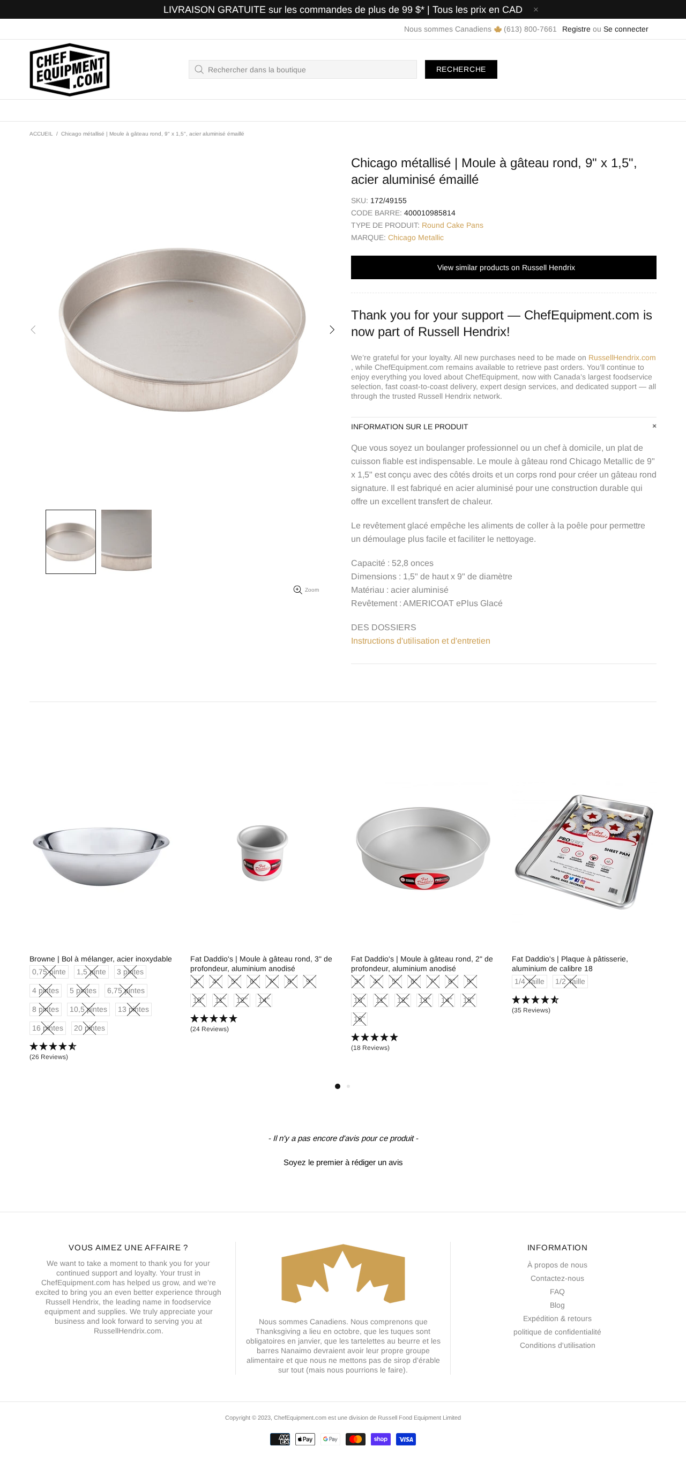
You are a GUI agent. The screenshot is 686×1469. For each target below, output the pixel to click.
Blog (557, 1305)
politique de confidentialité (557, 1332)
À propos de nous (557, 1265)
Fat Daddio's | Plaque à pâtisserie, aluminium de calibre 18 (570, 964)
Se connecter (625, 29)
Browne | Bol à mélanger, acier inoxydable (100, 959)
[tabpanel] (101, 920)
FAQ (557, 1291)
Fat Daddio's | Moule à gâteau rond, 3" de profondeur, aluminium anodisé (261, 964)
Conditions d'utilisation (557, 1345)
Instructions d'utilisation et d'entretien (420, 640)
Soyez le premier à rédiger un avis (343, 1162)
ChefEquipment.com (69, 69)
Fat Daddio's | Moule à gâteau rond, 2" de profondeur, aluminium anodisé (422, 964)
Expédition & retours (557, 1318)
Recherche (461, 69)
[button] (101, 1052)
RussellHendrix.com (622, 357)
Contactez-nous (557, 1278)
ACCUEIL (41, 134)
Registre (576, 29)
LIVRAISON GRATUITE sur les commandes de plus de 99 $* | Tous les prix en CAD (343, 9)
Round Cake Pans (452, 225)
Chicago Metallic (416, 237)
